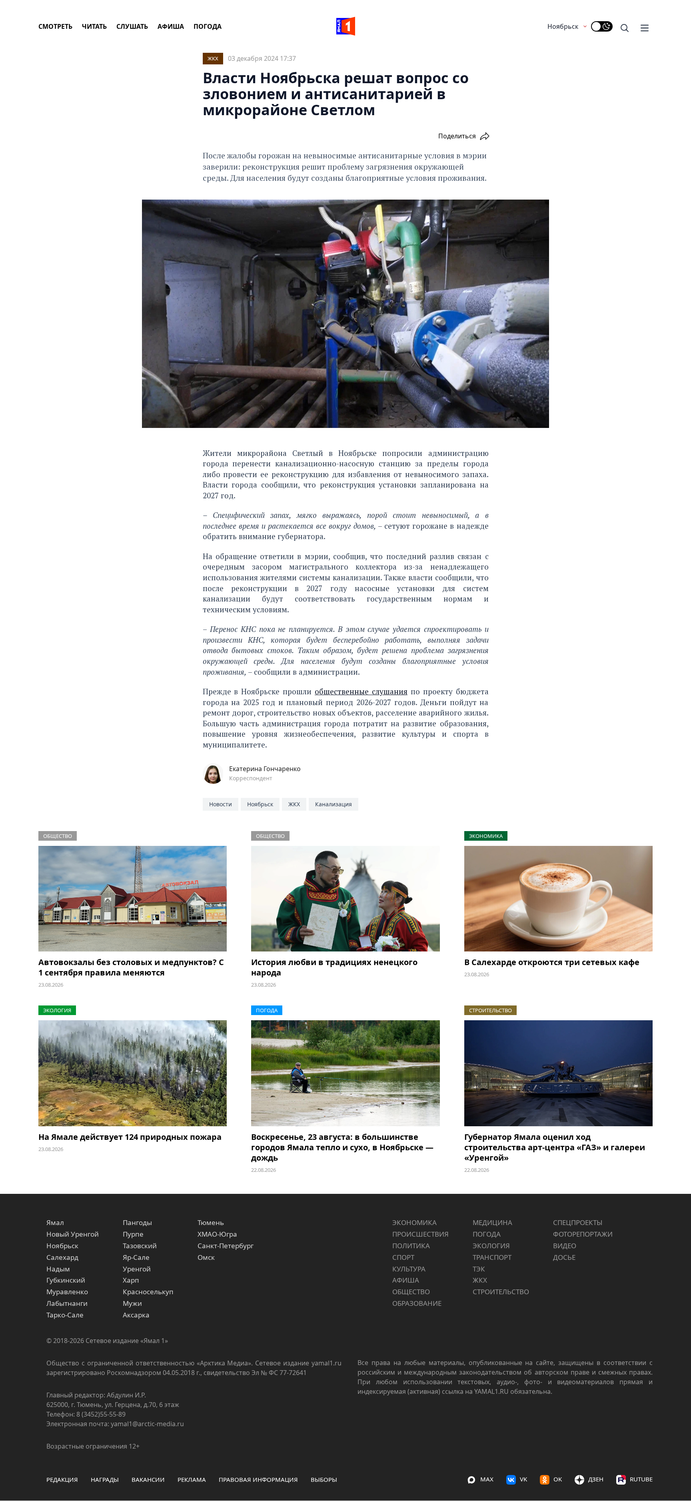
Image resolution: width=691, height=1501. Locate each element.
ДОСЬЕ (564, 1257)
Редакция (62, 1479)
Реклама (192, 1479)
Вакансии (148, 1479)
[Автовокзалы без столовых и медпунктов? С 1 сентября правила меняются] (132, 899)
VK (523, 1479)
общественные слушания (361, 691)
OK (557, 1479)
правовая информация (258, 1479)
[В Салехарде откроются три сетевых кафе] (558, 899)
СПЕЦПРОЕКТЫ (578, 1222)
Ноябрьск (562, 26)
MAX (486, 1479)
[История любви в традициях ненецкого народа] (345, 899)
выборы (324, 1479)
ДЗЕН (595, 1479)
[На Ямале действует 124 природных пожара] (132, 1073)
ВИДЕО (564, 1245)
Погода (208, 26)
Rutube (641, 1479)
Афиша (171, 26)
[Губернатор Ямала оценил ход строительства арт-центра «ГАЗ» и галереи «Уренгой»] (558, 1073)
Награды (105, 1479)
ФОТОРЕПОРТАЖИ (583, 1234)
